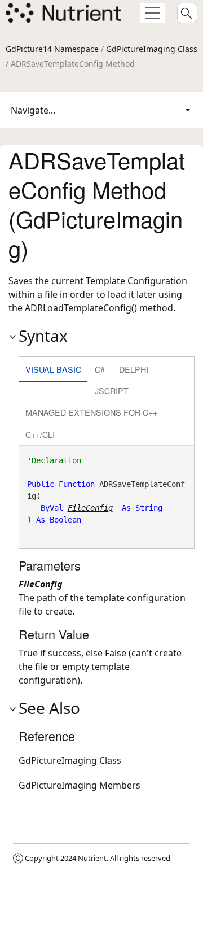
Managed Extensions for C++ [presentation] (91, 412)
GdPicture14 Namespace (52, 48)
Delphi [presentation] (133, 369)
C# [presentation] (100, 369)
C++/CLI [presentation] (40, 434)
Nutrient (92, 858)
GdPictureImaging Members (79, 785)
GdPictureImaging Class (151, 48)
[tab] (53, 370)
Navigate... (33, 110)
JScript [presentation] (112, 391)
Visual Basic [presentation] (53, 369)
